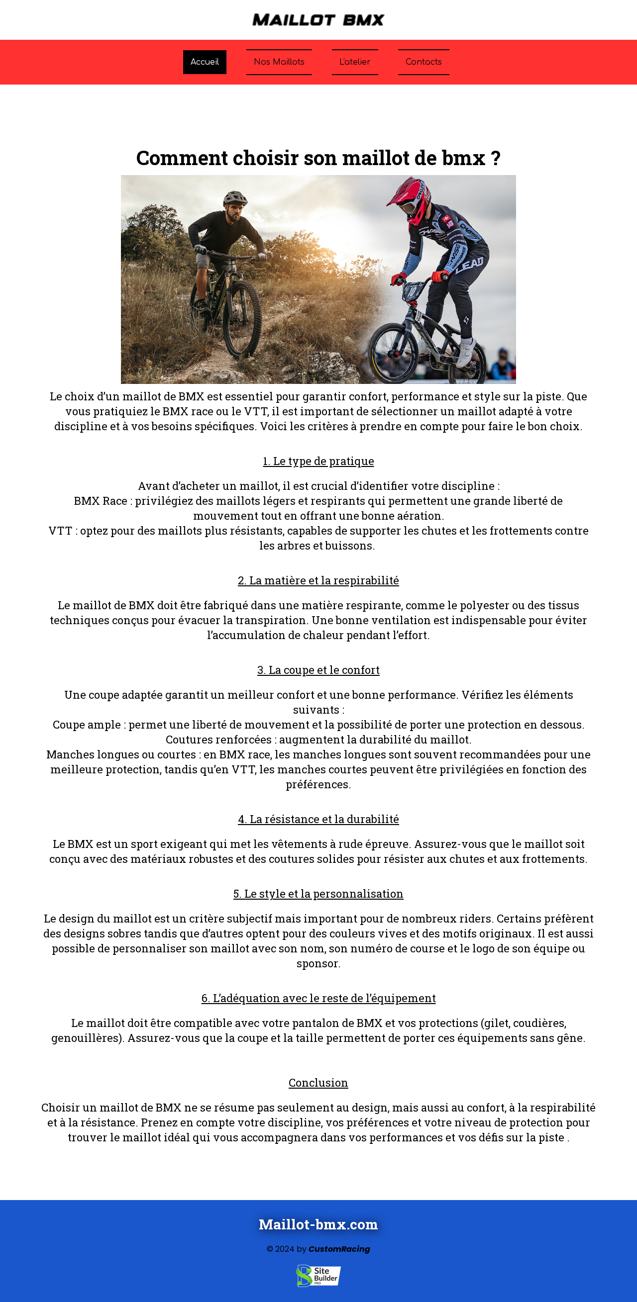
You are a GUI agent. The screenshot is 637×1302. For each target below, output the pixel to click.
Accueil (205, 62)
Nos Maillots (279, 62)
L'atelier (355, 62)
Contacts (424, 62)
